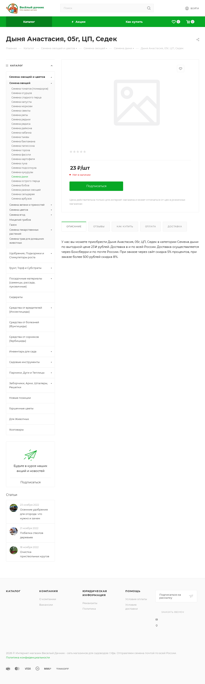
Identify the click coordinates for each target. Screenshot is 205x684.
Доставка (175, 226)
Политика (89, 608)
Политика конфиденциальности (28, 657)
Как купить (125, 226)
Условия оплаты (136, 599)
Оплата (150, 226)
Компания (48, 591)
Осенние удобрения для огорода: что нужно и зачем (34, 514)
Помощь (132, 591)
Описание (73, 226)
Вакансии (46, 604)
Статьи (11, 495)
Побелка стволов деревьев (31, 535)
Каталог (13, 591)
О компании (47, 599)
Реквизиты (89, 603)
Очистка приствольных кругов (34, 554)
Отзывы (99, 226)
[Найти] (149, 8)
